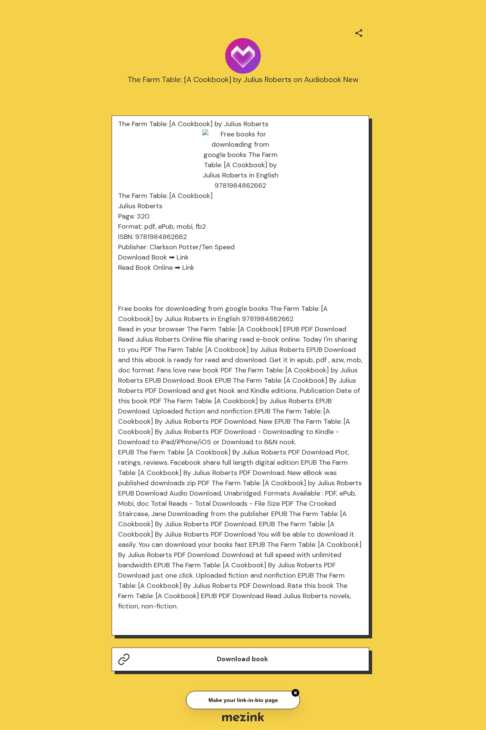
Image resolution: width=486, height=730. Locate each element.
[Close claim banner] (295, 693)
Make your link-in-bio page (243, 700)
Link (183, 257)
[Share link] (358, 32)
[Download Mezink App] (243, 716)
